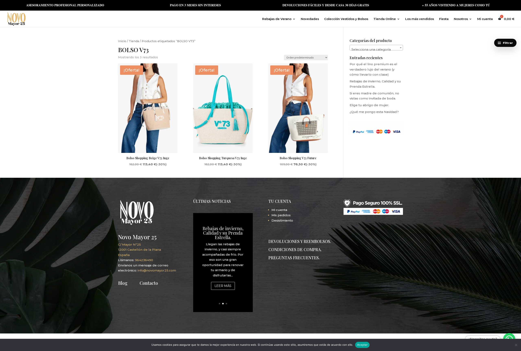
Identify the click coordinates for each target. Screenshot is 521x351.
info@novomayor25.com (157, 270)
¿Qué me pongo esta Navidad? (374, 112)
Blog (122, 283)
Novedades (310, 19)
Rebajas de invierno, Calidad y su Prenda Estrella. (222, 232)
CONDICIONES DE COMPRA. (295, 249)
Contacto (149, 283)
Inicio (122, 41)
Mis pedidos (281, 215)
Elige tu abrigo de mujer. (369, 105)
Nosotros (461, 19)
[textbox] (376, 49)
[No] (516, 345)
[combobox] (376, 48)
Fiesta (444, 19)
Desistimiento (282, 220)
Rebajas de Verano (276, 19)
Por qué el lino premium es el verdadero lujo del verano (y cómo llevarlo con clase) (373, 69)
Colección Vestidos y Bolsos (346, 19)
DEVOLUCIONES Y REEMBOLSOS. (299, 241)
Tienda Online (384, 19)
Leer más (223, 286)
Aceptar (362, 344)
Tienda (134, 41)
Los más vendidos (419, 19)
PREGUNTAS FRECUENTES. (294, 257)
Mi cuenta (485, 19)
